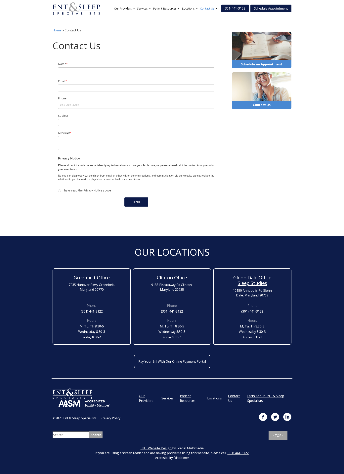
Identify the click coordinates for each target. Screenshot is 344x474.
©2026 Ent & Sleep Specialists (75, 418)
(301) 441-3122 (92, 311)
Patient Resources (165, 8)
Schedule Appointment (271, 8)
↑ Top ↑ (278, 435)
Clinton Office (172, 277)
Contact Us (207, 8)
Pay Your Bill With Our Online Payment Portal (172, 361)
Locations (188, 8)
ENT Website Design (156, 448)
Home (57, 30)
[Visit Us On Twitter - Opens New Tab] (275, 417)
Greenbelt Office (92, 277)
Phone (92, 305)
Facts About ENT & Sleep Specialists (265, 398)
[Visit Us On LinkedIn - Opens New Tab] (287, 417)
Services (142, 8)
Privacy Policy (110, 418)
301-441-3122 (235, 8)
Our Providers (123, 8)
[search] (96, 434)
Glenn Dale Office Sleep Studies (252, 280)
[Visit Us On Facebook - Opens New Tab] (263, 417)
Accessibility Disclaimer (172, 458)
